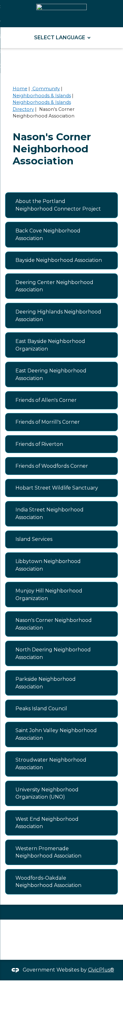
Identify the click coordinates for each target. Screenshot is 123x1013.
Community (45, 89)
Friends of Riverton (39, 444)
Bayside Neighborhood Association (58, 260)
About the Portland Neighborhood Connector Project (58, 205)
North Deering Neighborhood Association (53, 653)
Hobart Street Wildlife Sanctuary (56, 488)
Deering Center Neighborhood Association (54, 286)
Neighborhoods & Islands (42, 95)
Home (20, 89)
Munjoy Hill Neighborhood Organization (48, 594)
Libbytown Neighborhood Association (48, 565)
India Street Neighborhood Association (49, 513)
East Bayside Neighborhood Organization (50, 345)
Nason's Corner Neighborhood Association (53, 624)
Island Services (33, 539)
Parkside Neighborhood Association (45, 683)
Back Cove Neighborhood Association (47, 234)
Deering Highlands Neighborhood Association (58, 315)
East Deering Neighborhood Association (50, 374)
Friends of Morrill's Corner (47, 422)
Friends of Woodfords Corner (51, 466)
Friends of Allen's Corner (46, 400)
